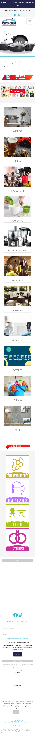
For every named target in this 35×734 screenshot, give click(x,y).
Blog (19, 724)
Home (11, 720)
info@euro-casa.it (13, 10)
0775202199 (25, 10)
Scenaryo (17, 731)
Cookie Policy (17, 725)
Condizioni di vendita (17, 721)
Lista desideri (12, 724)
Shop (23, 720)
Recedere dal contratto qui (12, 722)
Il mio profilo (27, 722)
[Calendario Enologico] (17, 466)
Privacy (30, 705)
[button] (30, 21)
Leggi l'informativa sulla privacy (17, 638)
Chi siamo (18, 720)
